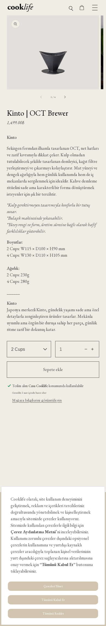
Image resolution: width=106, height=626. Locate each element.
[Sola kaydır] (41, 97)
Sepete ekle (53, 369)
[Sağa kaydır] (65, 97)
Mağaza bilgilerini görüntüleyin (37, 400)
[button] (71, 8)
